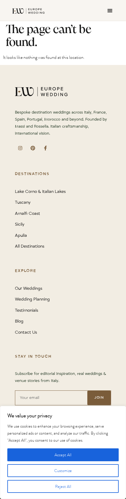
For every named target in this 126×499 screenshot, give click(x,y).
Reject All (63, 486)
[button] (110, 10)
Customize (63, 471)
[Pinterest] (33, 148)
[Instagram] (20, 148)
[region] (63, 452)
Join (99, 397)
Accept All (63, 455)
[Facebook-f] (45, 148)
